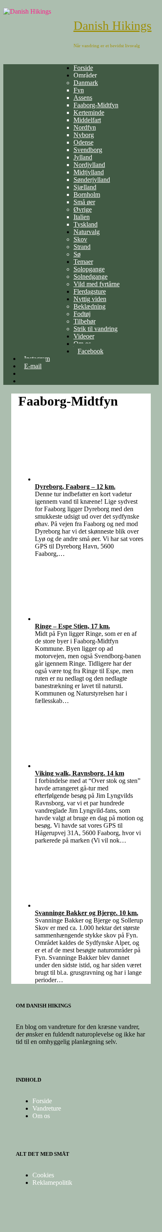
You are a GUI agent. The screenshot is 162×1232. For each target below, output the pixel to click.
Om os (41, 1115)
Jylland (83, 157)
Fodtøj (82, 313)
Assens (83, 97)
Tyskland (86, 224)
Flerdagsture (90, 291)
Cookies (43, 1175)
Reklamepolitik (52, 1182)
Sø (77, 254)
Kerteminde (89, 112)
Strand (82, 246)
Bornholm (87, 194)
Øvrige (83, 209)
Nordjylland (89, 164)
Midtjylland (89, 172)
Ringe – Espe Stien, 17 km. (72, 626)
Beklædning (90, 306)
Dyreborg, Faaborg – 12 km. (75, 486)
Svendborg (88, 149)
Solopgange (89, 269)
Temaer (83, 261)
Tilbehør (85, 321)
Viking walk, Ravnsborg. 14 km (79, 773)
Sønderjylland (92, 179)
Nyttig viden (90, 298)
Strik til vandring (96, 328)
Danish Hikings (113, 25)
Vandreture (46, 1108)
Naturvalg (87, 231)
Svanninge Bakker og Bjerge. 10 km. (86, 912)
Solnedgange (91, 276)
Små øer (84, 201)
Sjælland (85, 187)
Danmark (86, 82)
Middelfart (87, 119)
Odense (83, 142)
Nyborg (84, 134)
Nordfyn (85, 127)
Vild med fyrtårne (97, 283)
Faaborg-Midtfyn (96, 105)
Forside (83, 67)
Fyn (79, 90)
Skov (80, 239)
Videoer (84, 336)
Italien (82, 216)
